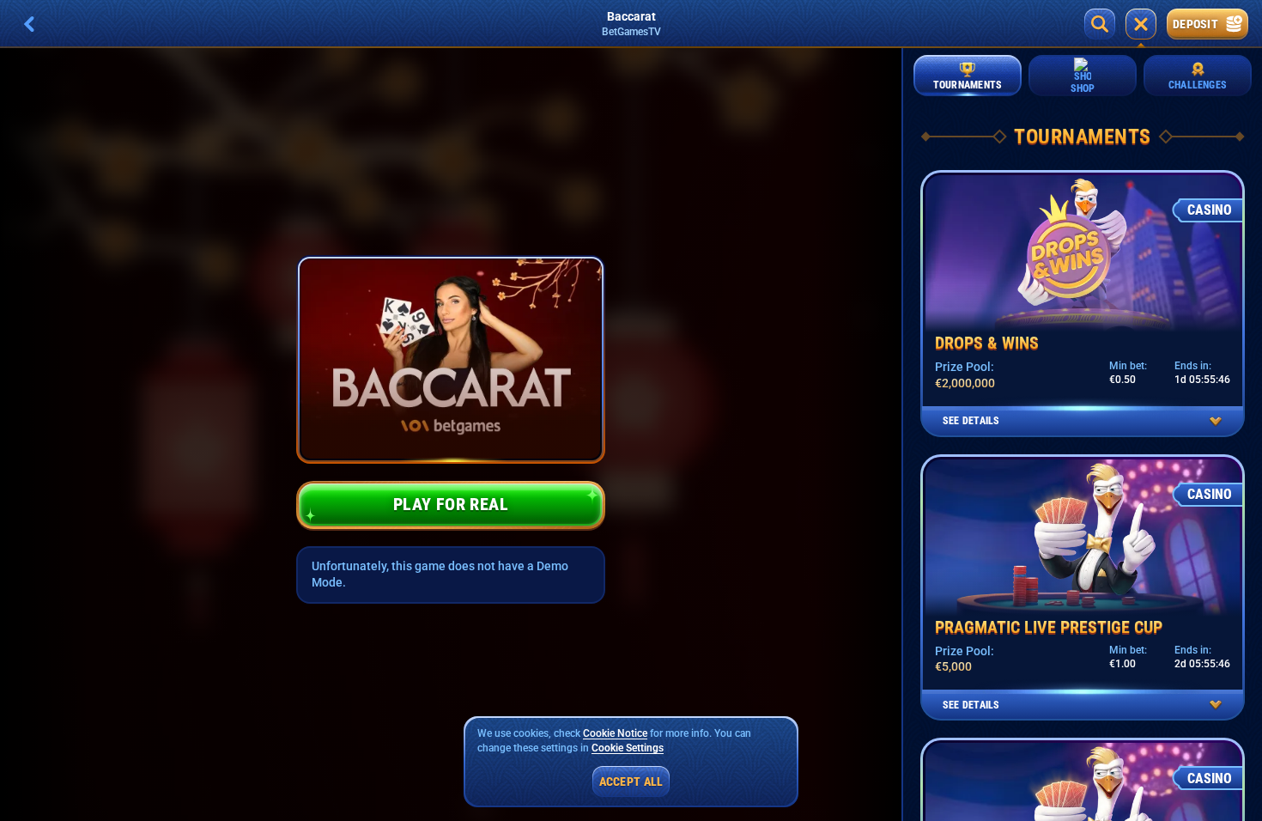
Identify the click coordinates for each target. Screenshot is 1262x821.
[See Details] (1216, 422)
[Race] (1140, 24)
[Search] (1099, 24)
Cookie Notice (615, 733)
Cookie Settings (628, 748)
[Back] (29, 24)
